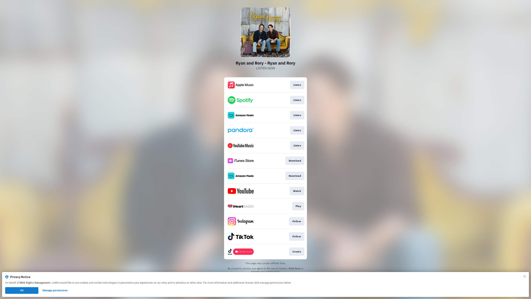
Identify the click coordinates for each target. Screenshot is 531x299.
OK (21, 290)
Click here (294, 268)
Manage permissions (55, 290)
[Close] (524, 276)
